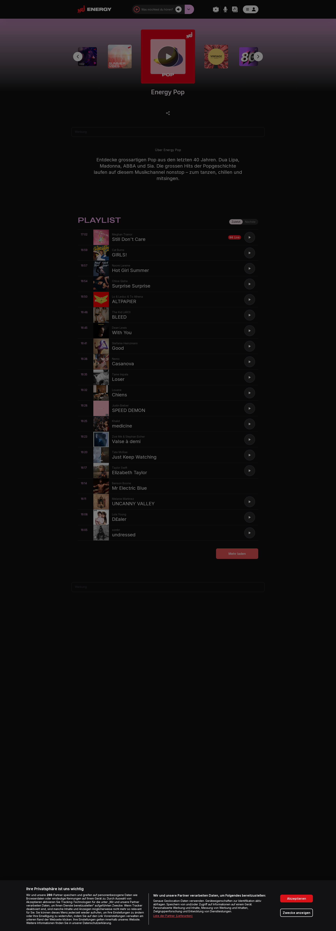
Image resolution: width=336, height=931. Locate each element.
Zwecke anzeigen (296, 913)
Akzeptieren (296, 898)
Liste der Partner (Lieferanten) (173, 915)
